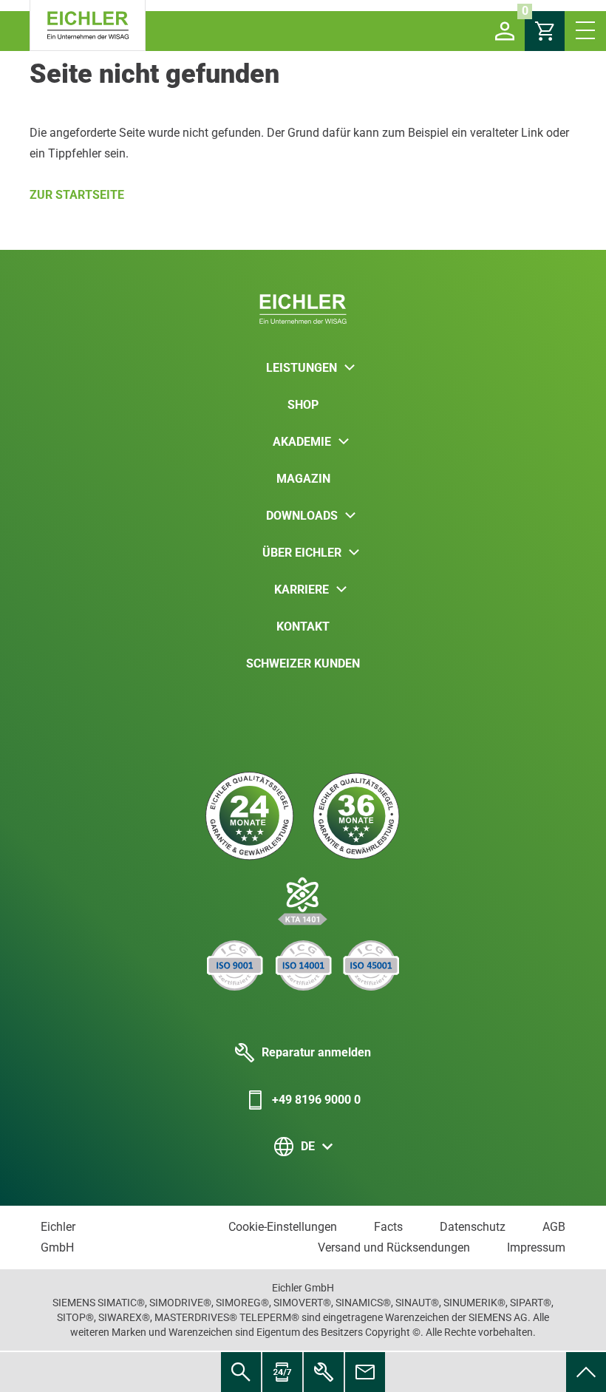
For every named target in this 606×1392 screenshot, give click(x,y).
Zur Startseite (77, 195)
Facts (388, 1227)
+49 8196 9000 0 (316, 1100)
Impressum (536, 1247)
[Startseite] (88, 25)
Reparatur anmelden (316, 1052)
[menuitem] (586, 1372)
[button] (504, 31)
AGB (553, 1227)
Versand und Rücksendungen (394, 1247)
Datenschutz (472, 1227)
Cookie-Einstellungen (282, 1227)
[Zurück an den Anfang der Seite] (586, 1372)
